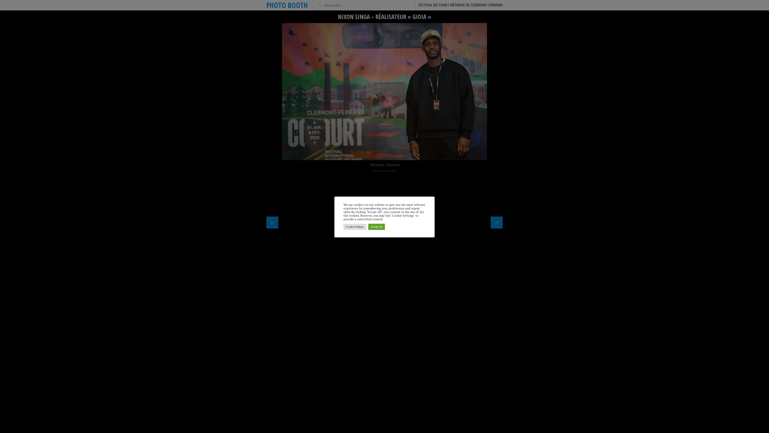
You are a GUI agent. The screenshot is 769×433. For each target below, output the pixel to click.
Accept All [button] (376, 227)
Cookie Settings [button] (355, 227)
